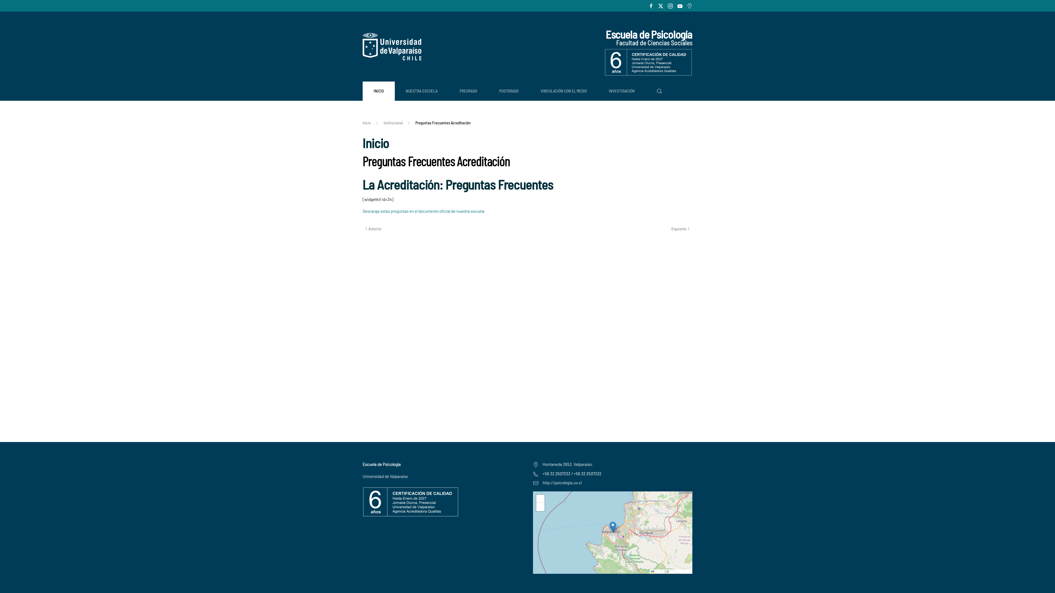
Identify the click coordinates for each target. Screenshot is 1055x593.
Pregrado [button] (468, 90)
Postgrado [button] (509, 90)
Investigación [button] (622, 90)
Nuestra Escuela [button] (422, 90)
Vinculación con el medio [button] (564, 90)
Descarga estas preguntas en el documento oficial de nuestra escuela (423, 211)
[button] (659, 91)
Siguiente (679, 228)
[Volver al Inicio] (392, 46)
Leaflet (659, 571)
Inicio (379, 90)
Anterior (375, 228)
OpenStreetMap (680, 571)
